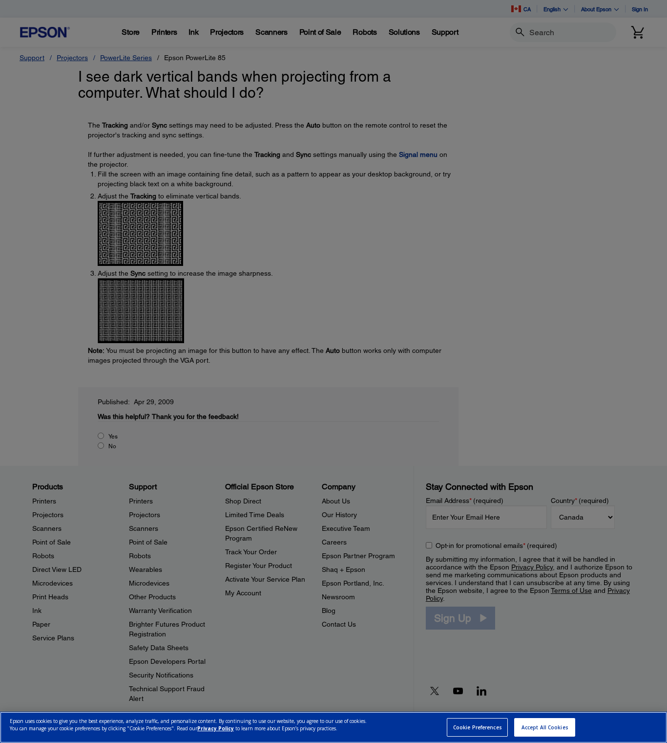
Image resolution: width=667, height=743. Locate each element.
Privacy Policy (215, 728)
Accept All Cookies (544, 727)
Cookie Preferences (477, 727)
